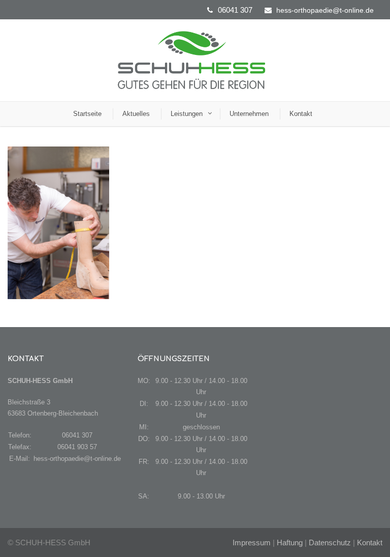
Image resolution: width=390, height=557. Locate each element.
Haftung (290, 542)
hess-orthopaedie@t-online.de (325, 10)
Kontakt (300, 114)
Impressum (252, 542)
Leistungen (187, 114)
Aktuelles (136, 114)
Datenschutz (330, 542)
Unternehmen (249, 114)
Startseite (87, 114)
